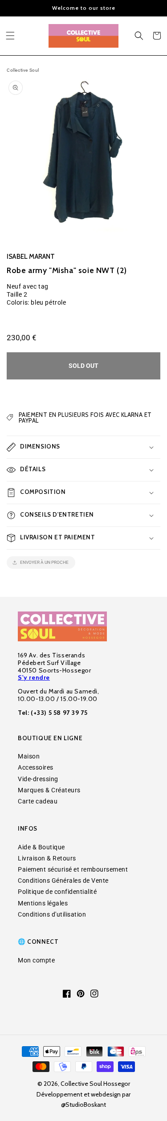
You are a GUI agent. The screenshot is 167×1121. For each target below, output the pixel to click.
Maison (29, 756)
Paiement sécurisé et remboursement (73, 869)
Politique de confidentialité (57, 891)
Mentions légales (43, 903)
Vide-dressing (38, 779)
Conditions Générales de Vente (63, 880)
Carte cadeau (37, 801)
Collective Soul (23, 70)
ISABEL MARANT (31, 257)
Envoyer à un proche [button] (44, 562)
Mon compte (36, 960)
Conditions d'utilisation (52, 914)
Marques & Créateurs (49, 790)
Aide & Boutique (41, 847)
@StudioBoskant (83, 1105)
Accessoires (35, 767)
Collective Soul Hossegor (95, 1084)
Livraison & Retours (47, 858)
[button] (10, 36)
